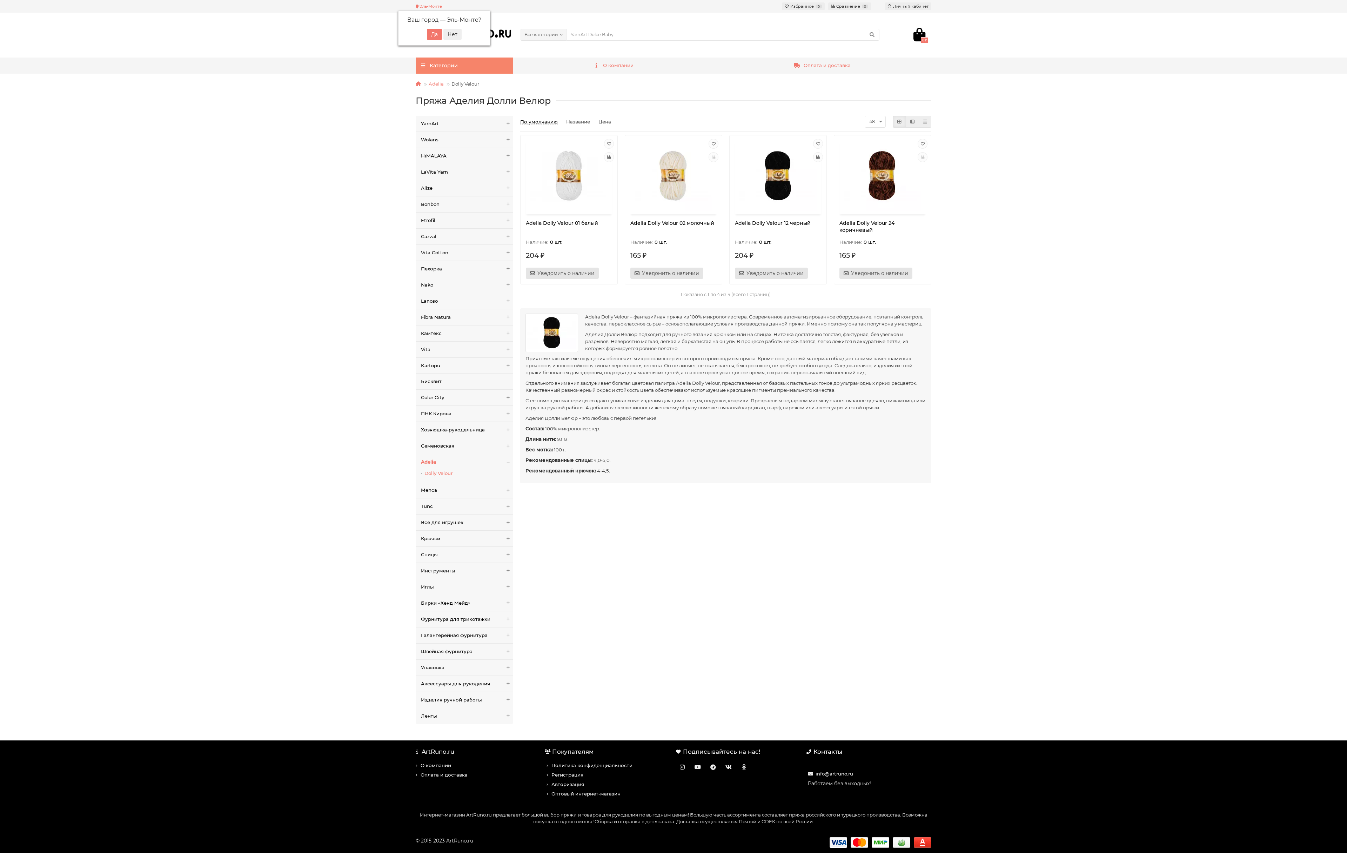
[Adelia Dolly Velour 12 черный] (778, 176)
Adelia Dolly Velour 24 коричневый (866, 226)
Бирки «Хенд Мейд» (445, 603)
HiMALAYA (434, 156)
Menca (429, 490)
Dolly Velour (438, 473)
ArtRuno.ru (438, 751)
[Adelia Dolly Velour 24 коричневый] (882, 176)
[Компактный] (925, 122)
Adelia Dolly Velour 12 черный (773, 223)
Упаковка (432, 667)
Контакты (828, 751)
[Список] (912, 122)
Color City (432, 397)
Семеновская (437, 446)
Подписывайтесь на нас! (721, 751)
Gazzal (428, 236)
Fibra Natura (436, 317)
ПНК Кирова (436, 413)
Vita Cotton (434, 252)
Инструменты (438, 570)
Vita (425, 349)
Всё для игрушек (442, 522)
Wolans (429, 139)
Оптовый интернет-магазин (586, 794)
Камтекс (431, 333)
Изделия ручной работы (451, 700)
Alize (427, 188)
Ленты (429, 716)
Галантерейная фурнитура (454, 635)
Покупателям (573, 751)
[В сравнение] (609, 157)
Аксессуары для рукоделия (455, 683)
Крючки (430, 538)
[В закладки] (609, 144)
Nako (427, 285)
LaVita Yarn (434, 172)
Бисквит (431, 381)
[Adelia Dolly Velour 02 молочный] (673, 176)
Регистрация (567, 775)
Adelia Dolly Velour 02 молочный (672, 223)
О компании (618, 65)
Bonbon (430, 204)
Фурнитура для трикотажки (455, 619)
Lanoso (429, 301)
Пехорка (431, 268)
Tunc (427, 506)
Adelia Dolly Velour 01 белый (562, 223)
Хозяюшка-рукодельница (453, 429)
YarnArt (430, 123)
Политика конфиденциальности (591, 765)
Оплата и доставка (827, 65)
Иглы (427, 587)
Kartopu (430, 365)
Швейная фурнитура (447, 651)
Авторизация (567, 784)
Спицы (429, 554)
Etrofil (428, 220)
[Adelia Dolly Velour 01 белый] (569, 176)
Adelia (436, 84)
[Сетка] (899, 122)
